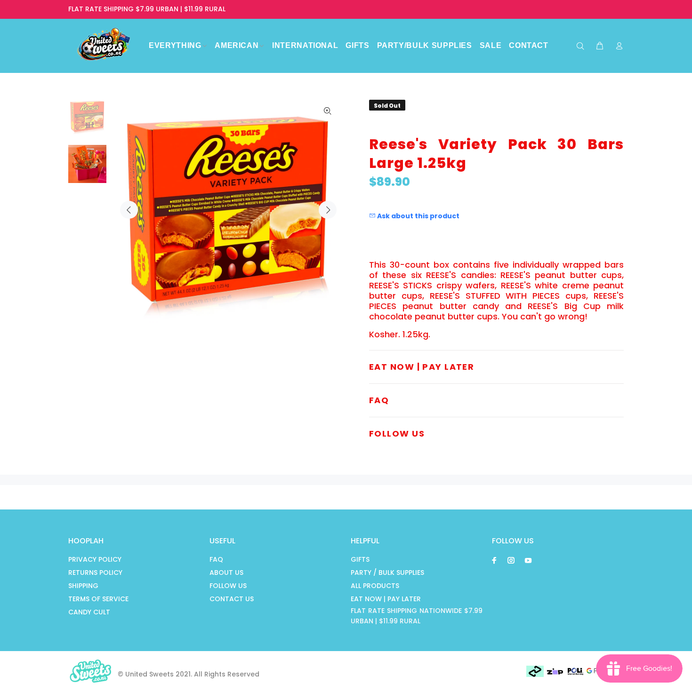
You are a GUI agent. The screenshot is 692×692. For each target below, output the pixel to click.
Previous (129, 210)
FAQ (216, 559)
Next (328, 210)
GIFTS (360, 559)
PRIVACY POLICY (94, 559)
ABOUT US (226, 572)
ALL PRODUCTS (375, 585)
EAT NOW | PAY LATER (386, 599)
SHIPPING (83, 585)
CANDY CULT (89, 612)
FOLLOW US (228, 585)
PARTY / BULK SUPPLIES (387, 572)
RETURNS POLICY (95, 572)
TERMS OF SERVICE (98, 599)
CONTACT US (231, 599)
